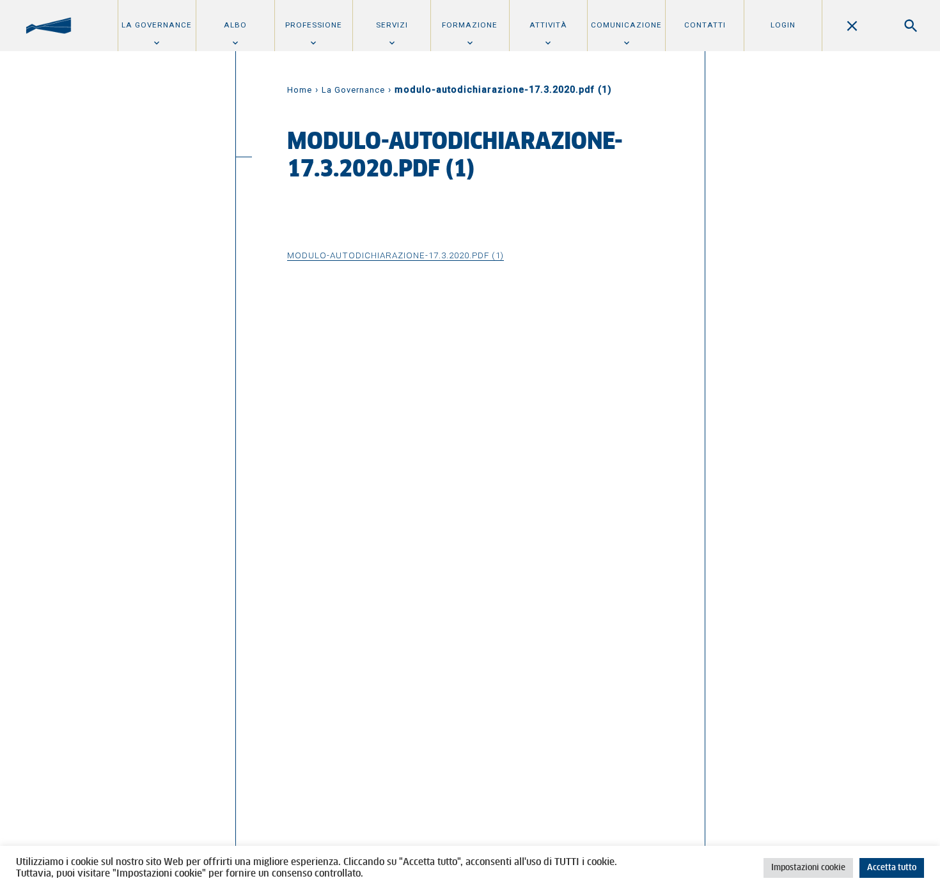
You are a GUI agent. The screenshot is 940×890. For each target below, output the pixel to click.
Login (783, 24)
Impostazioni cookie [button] (808, 868)
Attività (548, 24)
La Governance (156, 24)
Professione (313, 24)
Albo (235, 24)
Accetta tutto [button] (891, 868)
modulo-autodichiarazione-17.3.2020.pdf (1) (395, 255)
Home (299, 90)
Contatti (705, 24)
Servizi (392, 24)
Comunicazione (626, 24)
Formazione (469, 24)
